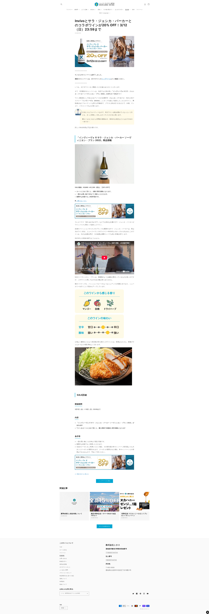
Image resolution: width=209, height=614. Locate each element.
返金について (63, 584)
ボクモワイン (146, 608)
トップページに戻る (104, 481)
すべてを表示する (104, 526)
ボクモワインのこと (65, 567)
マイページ (63, 552)
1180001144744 (111, 560)
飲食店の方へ (63, 561)
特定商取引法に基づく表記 (67, 575)
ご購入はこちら (81, 201)
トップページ (106, 79)
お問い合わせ (63, 558)
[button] (61, 4)
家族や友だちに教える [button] (83, 474)
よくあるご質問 (64, 570)
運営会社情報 (63, 564)
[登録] (87, 593)
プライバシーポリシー (66, 572)
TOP (61, 547)
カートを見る (63, 550)
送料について (63, 578)
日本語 (62, 608)
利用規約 (62, 581)
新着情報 (62, 555)
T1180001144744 (112, 552)
